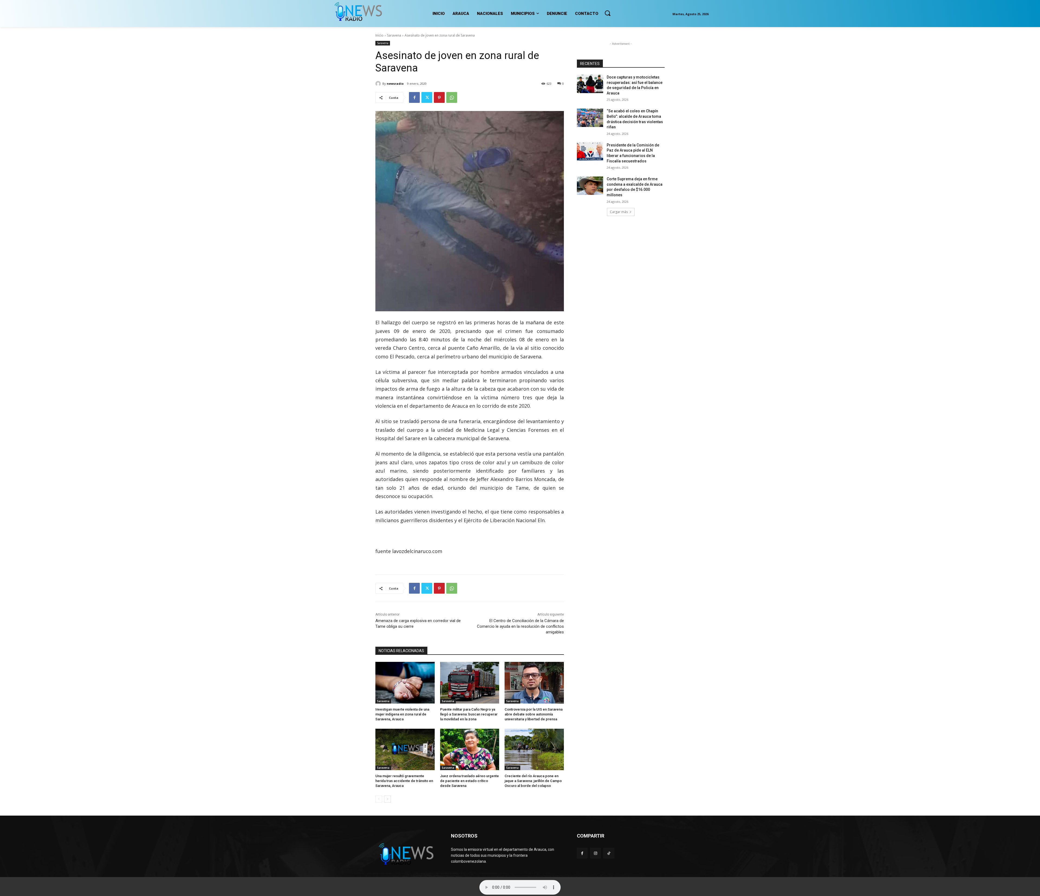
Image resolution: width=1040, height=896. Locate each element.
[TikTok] (608, 853)
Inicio (379, 35)
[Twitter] (426, 97)
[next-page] (387, 799)
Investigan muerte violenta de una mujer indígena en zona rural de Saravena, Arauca (402, 714)
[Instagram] (595, 853)
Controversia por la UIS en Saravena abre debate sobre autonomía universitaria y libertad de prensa (534, 714)
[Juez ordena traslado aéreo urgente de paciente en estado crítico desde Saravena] (469, 749)
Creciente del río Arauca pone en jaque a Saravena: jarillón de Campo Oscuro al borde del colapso (533, 781)
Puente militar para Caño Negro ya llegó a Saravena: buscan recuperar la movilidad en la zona (469, 714)
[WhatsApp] (451, 97)
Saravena (394, 35)
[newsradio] (378, 83)
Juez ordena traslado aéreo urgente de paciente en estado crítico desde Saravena (469, 781)
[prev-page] (378, 799)
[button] (607, 13)
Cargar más (619, 212)
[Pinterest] (439, 97)
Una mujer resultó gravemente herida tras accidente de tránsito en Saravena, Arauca (404, 781)
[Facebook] (414, 97)
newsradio (395, 83)
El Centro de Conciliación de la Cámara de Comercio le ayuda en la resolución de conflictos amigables (520, 626)
